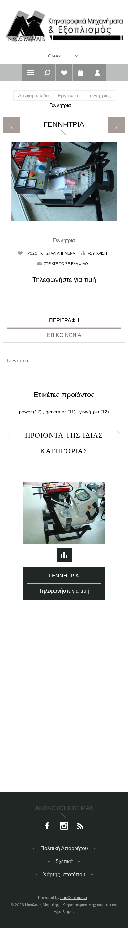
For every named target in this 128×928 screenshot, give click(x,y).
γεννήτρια (89, 411)
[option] (64, 529)
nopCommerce (73, 897)
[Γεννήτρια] (11, 125)
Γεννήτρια (64, 575)
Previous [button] (9, 435)
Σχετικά (64, 861)
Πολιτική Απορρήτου (64, 848)
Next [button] (119, 435)
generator (56, 411)
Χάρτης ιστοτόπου (64, 874)
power (25, 411)
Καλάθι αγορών (81, 72)
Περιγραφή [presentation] (64, 320)
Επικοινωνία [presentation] (64, 335)
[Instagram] (64, 826)
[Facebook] (48, 826)
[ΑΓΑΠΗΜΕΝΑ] (64, 72)
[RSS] (80, 826)
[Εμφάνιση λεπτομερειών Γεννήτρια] (64, 513)
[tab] (64, 321)
